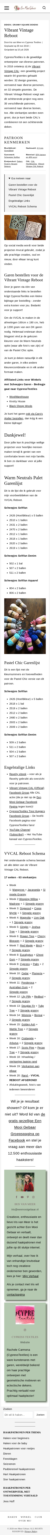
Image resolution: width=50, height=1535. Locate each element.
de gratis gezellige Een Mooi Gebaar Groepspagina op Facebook (27, 1127)
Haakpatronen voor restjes (19, 1448)
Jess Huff (8, 1501)
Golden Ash (28, 1024)
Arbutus (14, 1043)
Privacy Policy (31, 1531)
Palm (36, 964)
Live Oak (39, 917)
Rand (25, 1075)
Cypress (25, 964)
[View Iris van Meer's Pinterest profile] (28, 1197)
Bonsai (38, 1015)
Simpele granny (34, 903)
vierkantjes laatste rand (23, 1061)
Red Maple (26, 945)
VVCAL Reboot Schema (23, 206)
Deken (7, 25)
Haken (12, 1517)
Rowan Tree (27, 936)
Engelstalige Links (19, 200)
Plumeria (37, 973)
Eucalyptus (26, 954)
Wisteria (26, 1015)
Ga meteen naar (21, 178)
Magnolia (25, 917)
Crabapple (28, 1038)
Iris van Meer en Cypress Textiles (25, 42)
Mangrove (18, 889)
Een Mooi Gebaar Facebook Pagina (25, 802)
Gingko (24, 926)
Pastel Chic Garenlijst (21, 195)
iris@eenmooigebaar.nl (24, 1209)
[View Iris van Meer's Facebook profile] (16, 1197)
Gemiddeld (9, 151)
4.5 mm (40, 148)
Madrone (14, 903)
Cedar (25, 973)
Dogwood (25, 908)
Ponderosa (27, 982)
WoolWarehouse (19, 396)
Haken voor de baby (15, 1443)
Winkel (26, 1517)
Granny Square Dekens (25, 25)
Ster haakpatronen (14, 1479)
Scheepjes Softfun (12, 157)
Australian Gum (18, 987)
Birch (39, 945)
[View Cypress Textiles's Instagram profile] (25, 1330)
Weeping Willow (28, 899)
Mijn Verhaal (31, 1276)
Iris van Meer (25, 1204)
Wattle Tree (16, 1029)
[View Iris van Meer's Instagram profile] (33, 1197)
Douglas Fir (28, 1005)
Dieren (7, 1453)
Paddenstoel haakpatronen (19, 1469)
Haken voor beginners (16, 1438)
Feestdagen (10, 1458)
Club (38, 1517)
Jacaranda (34, 889)
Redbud (38, 996)
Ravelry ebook (17, 774)
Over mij (25, 1521)
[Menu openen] (6, 7)
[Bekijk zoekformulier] (44, 8)
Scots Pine (28, 1047)
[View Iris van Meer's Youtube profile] (22, 1197)
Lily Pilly (26, 996)
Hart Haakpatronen (14, 1474)
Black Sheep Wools (20, 406)
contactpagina (16, 1294)
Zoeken (7, 1409)
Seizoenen (9, 1464)
